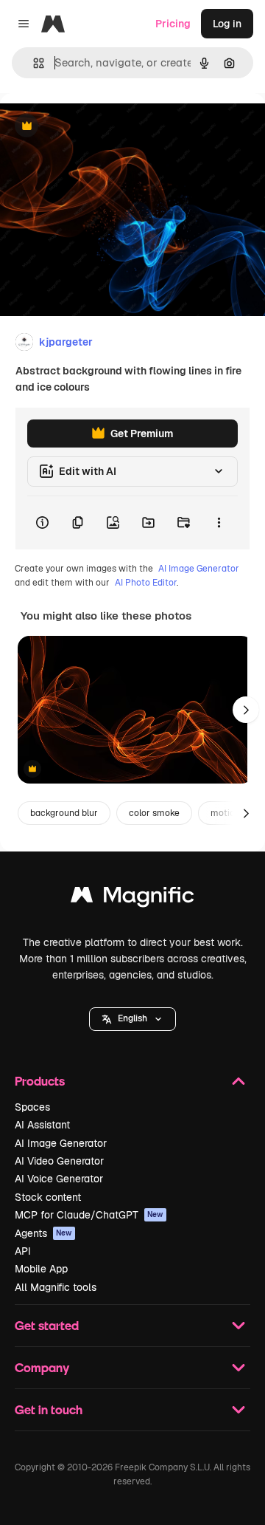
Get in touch (48, 1409)
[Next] (246, 710)
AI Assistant (42, 1124)
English (132, 1018)
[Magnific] (132, 898)
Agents (43, 1233)
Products (40, 1081)
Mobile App (41, 1268)
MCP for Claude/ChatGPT (89, 1214)
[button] (132, 1019)
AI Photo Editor (146, 583)
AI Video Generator (59, 1161)
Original (94, 127)
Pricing (173, 23)
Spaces (32, 1107)
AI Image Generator (198, 569)
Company (42, 1367)
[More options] (218, 523)
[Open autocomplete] (33, 63)
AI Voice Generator (59, 1178)
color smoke (154, 813)
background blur (64, 813)
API (23, 1251)
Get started (47, 1325)
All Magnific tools (55, 1287)
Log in (227, 23)
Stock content (48, 1197)
